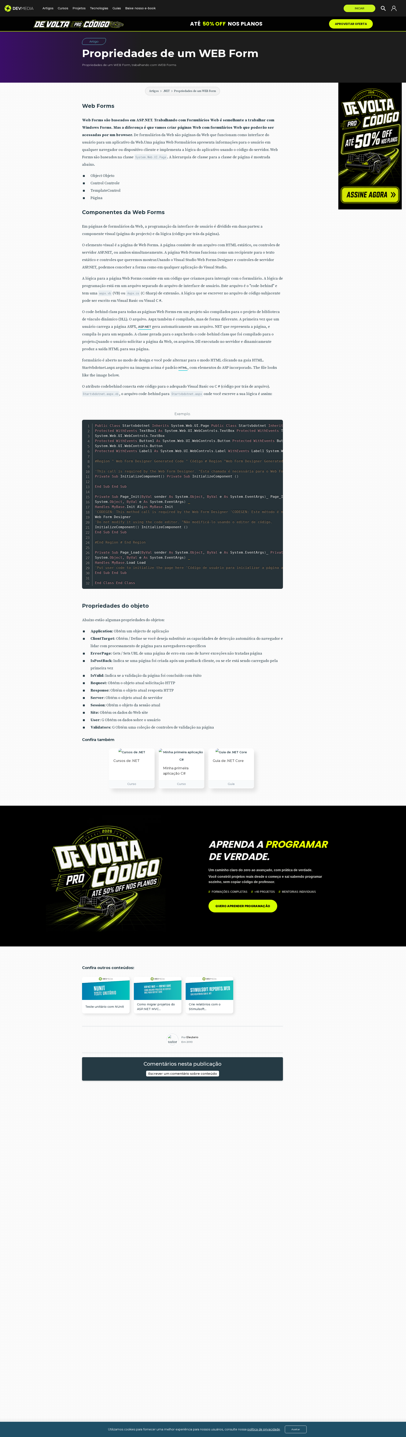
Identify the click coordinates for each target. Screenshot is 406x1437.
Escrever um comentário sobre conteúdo (182, 1074)
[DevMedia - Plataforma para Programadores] (21, 8)
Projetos (79, 8)
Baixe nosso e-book (140, 8)
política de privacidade (263, 1429)
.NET (166, 91)
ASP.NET (144, 327)
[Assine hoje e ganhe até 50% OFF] (370, 146)
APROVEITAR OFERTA (351, 24)
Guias (116, 8)
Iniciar (359, 8)
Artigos (154, 91)
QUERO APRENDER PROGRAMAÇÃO (242, 906)
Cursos (63, 8)
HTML (183, 368)
